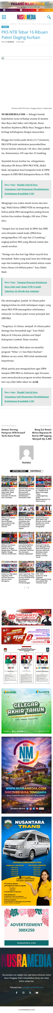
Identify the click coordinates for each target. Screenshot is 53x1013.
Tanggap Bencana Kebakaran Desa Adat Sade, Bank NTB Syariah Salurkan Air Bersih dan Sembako (8, 493)
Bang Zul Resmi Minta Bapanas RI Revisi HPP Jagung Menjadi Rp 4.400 (42, 434)
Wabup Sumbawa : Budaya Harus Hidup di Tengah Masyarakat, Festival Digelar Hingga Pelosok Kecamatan (9, 549)
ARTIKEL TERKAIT (19, 471)
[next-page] (28, 587)
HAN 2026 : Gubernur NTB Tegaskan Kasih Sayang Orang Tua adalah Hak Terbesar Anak (43, 578)
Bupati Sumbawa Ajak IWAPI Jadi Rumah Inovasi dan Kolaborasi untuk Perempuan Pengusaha (43, 522)
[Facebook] (4, 50)
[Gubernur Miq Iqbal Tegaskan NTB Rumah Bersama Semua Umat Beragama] (9, 566)
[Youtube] (37, 993)
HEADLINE (6, 486)
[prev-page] (24, 587)
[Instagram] (23, 993)
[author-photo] (26, 453)
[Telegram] (38, 50)
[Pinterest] (18, 50)
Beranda (4, 24)
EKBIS (39, 542)
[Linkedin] (31, 50)
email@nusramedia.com (33, 987)
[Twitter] (11, 50)
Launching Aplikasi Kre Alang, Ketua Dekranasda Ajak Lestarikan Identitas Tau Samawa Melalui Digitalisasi (26, 549)
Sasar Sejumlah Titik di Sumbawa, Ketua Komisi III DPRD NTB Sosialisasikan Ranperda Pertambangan (26, 578)
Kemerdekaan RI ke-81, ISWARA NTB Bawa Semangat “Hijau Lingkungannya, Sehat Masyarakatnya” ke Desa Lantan (43, 495)
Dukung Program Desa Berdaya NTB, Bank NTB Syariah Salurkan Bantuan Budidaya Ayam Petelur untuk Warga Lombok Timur (43, 551)
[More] (45, 50)
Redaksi (11, 42)
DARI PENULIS (35, 471)
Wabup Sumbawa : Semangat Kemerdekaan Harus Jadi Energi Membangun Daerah (8, 522)
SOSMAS (13, 24)
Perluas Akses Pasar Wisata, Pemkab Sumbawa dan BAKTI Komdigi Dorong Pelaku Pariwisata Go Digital (26, 523)
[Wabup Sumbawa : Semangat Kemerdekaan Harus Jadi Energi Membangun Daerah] (9, 510)
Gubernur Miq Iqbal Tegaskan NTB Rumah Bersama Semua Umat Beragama (9, 577)
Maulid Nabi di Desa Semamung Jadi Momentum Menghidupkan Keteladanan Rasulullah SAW (26, 493)
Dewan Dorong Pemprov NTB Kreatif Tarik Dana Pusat (13, 432)
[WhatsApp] (25, 50)
